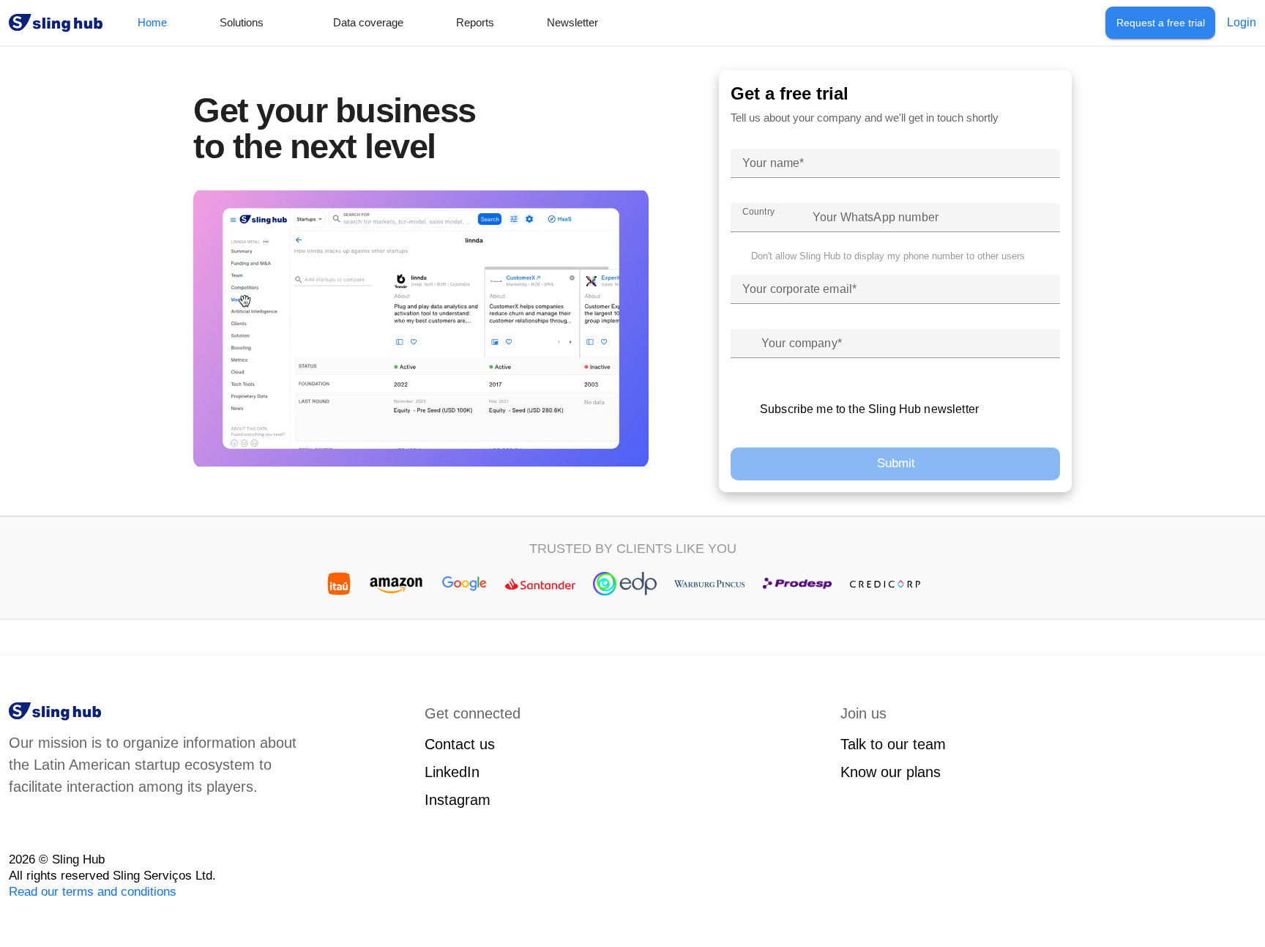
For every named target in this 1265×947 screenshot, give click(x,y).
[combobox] (766, 217)
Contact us (460, 744)
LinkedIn (452, 772)
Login (1241, 22)
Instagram (457, 800)
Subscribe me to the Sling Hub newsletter (869, 409)
